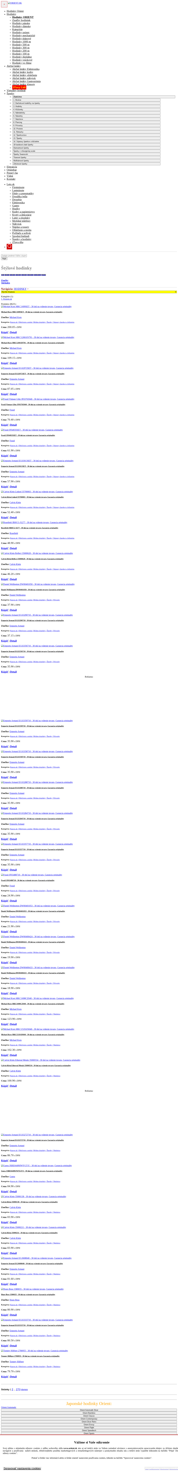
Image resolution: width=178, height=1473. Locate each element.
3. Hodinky (17, 106)
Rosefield (14, 533)
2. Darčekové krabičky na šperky (26, 103)
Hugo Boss (14, 1300)
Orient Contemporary (89, 1419)
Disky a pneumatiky (23, 193)
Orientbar (12, 169)
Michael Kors (16, 317)
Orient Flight (89, 1428)
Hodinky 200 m (20, 50)
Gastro (15, 205)
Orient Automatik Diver (89, 1410)
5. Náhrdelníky (19, 113)
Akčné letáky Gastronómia (26, 81)
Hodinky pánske (21, 23)
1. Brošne (17, 100)
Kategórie (17, 29)
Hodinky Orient (15, 11)
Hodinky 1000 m (21, 41)
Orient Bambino (89, 1413)
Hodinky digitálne (22, 56)
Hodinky (11, 14)
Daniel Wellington (18, 595)
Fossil (12, 410)
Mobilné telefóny (21, 220)
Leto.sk (11, 184)
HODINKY (20, 288)
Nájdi (4, 259)
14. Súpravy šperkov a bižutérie (26, 141)
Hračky (16, 208)
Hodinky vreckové (22, 59)
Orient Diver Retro (89, 1422)
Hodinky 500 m (20, 44)
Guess (12, 1176)
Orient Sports (89, 1433)
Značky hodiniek (21, 20)
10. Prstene (18, 129)
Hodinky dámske (21, 26)
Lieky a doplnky (21, 217)
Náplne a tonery (20, 227)
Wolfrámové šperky (21, 161)
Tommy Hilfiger (17, 1361)
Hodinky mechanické (23, 35)
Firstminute (18, 187)
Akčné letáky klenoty (23, 84)
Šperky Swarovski (20, 154)
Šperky (10, 93)
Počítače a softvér (21, 233)
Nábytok (17, 223)
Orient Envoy (89, 1425)
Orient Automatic (8, 1407)
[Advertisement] (89, 697)
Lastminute (18, 190)
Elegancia (12, 166)
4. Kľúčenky (18, 110)
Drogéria (17, 199)
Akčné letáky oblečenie (24, 75)
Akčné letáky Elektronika (25, 69)
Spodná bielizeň (20, 236)
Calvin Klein (15, 502)
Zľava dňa (17, 242)
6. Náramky (18, 116)
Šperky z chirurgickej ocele (24, 151)
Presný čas (12, 172)
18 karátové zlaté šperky (23, 145)
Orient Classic (89, 1416)
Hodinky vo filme (21, 62)
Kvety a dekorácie (21, 214)
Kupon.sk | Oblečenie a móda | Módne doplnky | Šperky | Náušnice (35, 1014)
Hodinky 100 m (20, 53)
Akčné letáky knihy (22, 72)
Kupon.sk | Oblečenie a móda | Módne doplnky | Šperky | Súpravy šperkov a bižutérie (42, 322)
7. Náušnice (18, 119)
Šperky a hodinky (21, 239)
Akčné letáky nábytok (24, 78)
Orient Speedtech (89, 1430)
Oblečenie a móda (21, 230)
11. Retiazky (18, 132)
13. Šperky (17, 138)
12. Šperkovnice (19, 135)
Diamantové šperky (21, 148)
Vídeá (10, 175)
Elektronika (18, 202)
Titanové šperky (19, 157)
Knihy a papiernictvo (23, 211)
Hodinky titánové (21, 38)
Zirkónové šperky (20, 164)
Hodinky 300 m (20, 47)
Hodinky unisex (20, 32)
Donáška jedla (19, 196)
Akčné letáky (14, 66)
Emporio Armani (17, 379)
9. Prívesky (18, 125)
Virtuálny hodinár (16, 90)
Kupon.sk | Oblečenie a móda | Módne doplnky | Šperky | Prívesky (35, 600)
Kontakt (11, 178)
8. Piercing (17, 122)
